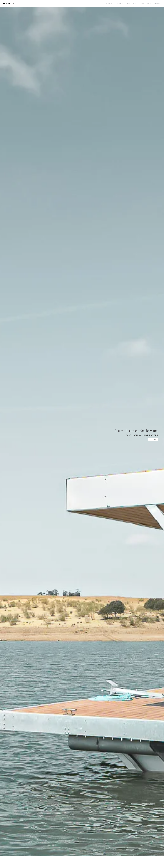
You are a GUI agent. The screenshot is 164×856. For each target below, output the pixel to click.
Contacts (157, 3)
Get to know (152, 439)
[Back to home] (8, 3)
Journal (142, 3)
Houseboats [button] (119, 3)
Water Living (131, 3)
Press (149, 3)
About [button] (108, 3)
